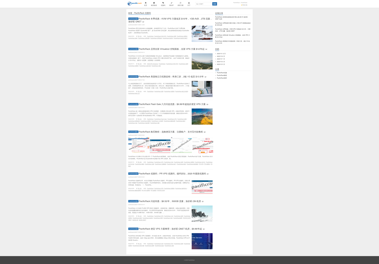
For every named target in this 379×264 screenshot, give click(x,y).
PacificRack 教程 (139, 164)
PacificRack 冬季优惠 (144, 38)
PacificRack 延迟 (159, 245)
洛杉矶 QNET (142, 220)
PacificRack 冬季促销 (156, 38)
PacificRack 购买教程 (192, 164)
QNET (130, 220)
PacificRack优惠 (133, 18)
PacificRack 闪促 (132, 123)
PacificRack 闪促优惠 (144, 123)
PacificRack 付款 (168, 162)
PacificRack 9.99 (158, 243)
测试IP (171, 5)
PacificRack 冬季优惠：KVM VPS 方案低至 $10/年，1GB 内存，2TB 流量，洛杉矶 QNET (170, 20)
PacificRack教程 (133, 132)
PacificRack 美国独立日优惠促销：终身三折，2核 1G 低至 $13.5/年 (171, 76)
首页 (145, 5)
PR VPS (201, 164)
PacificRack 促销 (132, 38)
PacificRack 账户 (171, 164)
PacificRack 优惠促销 (134, 121)
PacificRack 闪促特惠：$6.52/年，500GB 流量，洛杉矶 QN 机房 (170, 201)
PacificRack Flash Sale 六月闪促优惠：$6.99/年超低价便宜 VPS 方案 (172, 104)
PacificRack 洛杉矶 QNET (180, 38)
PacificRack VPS (172, 119)
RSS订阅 (244, 5)
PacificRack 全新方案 (145, 66)
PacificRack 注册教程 (160, 164)
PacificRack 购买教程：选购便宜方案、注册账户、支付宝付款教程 (171, 131)
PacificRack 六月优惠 (157, 121)
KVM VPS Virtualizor (152, 64)
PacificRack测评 (222, 78)
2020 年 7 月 (221, 59)
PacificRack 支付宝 (200, 162)
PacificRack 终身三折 (134, 93)
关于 (188, 5)
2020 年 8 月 (221, 56)
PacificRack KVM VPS (160, 36)
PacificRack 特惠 (158, 218)
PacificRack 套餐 (149, 245)
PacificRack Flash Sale (160, 119)
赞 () (140, 36)
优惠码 (163, 5)
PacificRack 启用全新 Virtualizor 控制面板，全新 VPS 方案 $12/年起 (172, 48)
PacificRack (134, 4)
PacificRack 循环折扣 (181, 188)
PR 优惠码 (207, 164)
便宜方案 (180, 5)
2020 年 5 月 (221, 64)
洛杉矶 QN (135, 220)
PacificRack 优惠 (171, 36)
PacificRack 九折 (168, 216)
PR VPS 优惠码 (146, 190)
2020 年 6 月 (221, 62)
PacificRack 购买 (180, 121)
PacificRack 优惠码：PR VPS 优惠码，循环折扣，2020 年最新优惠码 (172, 173)
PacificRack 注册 (149, 164)
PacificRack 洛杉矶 (168, 38)
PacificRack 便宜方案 (138, 245)
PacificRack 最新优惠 (169, 121)
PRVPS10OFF (161, 190)
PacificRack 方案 (156, 66)
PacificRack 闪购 (154, 123)
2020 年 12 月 (221, 54)
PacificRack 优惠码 (182, 36)
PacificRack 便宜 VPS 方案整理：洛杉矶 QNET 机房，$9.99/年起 (170, 228)
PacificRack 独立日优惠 (181, 91)
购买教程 (154, 5)
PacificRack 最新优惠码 (134, 190)
